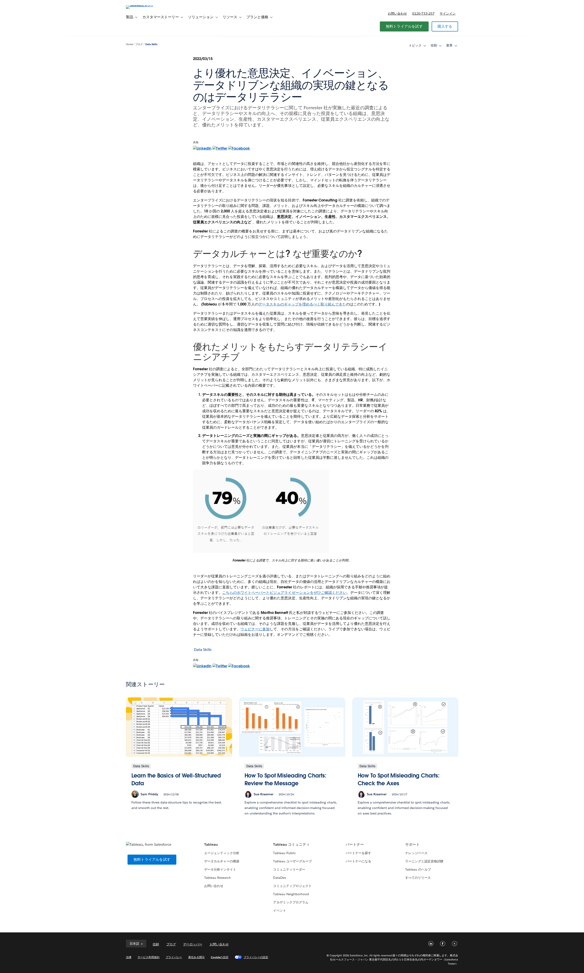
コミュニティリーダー (289, 869)
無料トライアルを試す (404, 26)
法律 (128, 957)
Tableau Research (217, 878)
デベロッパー (192, 944)
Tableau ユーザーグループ (292, 861)
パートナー (355, 844)
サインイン (448, 13)
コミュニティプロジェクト (292, 886)
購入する (445, 26)
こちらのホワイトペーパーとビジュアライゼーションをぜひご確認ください (284, 592)
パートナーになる (358, 861)
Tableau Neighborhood (291, 894)
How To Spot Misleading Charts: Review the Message (285, 779)
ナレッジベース (416, 853)
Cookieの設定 (219, 957)
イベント (279, 910)
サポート (412, 844)
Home (129, 44)
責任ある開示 (196, 957)
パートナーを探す (358, 853)
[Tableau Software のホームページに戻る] (145, 5)
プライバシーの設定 (256, 957)
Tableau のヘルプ (418, 869)
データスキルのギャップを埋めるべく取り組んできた (302, 304)
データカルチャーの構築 (221, 861)
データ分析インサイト (220, 869)
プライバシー (174, 957)
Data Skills (151, 44)
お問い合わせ (397, 13)
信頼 (156, 944)
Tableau (211, 844)
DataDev (279, 878)
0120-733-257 (423, 13)
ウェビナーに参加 (255, 629)
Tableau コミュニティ (291, 844)
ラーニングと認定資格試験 (424, 861)
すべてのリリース (418, 878)
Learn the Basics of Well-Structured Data (176, 779)
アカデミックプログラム (290, 902)
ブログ (139, 44)
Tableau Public (284, 853)
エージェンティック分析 (221, 853)
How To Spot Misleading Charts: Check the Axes (399, 779)
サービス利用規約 (148, 957)
